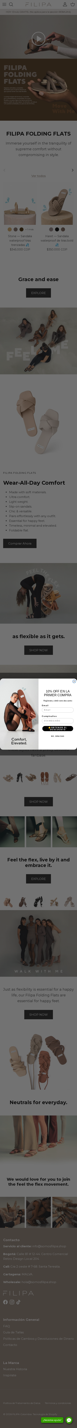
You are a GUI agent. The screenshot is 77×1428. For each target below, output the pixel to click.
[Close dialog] (74, 681)
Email (45, 705)
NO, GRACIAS (57, 736)
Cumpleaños (49, 716)
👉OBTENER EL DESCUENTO (57, 728)
